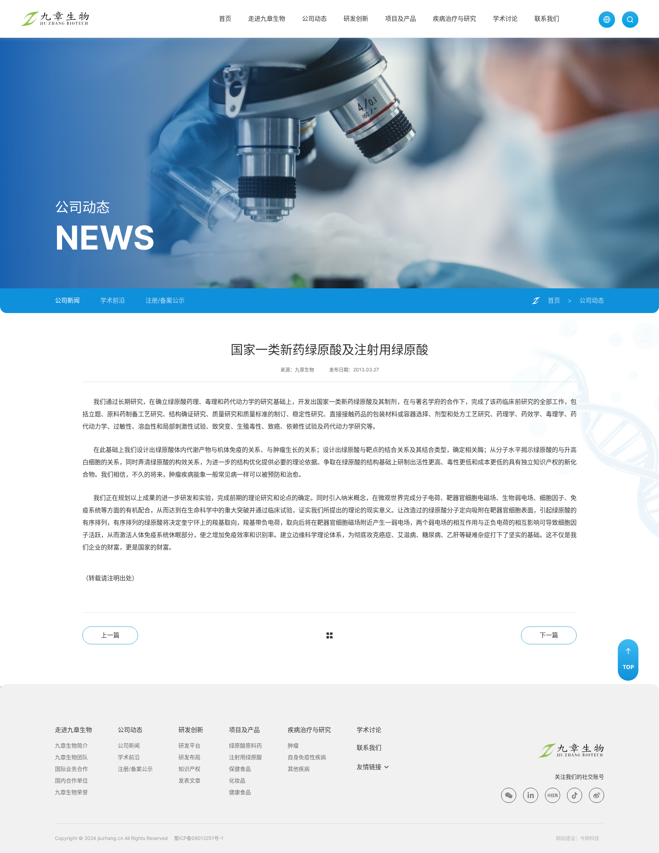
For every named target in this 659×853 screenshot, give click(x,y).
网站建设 (565, 838)
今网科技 (589, 838)
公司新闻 (67, 300)
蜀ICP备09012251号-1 (198, 838)
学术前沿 (112, 300)
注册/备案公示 (165, 300)
